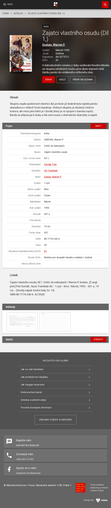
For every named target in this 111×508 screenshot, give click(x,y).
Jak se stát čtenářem (32, 369)
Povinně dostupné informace (36, 407)
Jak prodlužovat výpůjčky (34, 377)
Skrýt (98, 126)
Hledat (104, 4)
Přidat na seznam (82, 79)
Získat (48, 79)
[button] (21, 53)
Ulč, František (51, 170)
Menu (8, 4)
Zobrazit (98, 339)
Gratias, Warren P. (53, 44)
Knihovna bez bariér (31, 392)
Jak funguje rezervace (33, 384)
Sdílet (62, 79)
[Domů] (55, 4)
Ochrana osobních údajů (33, 400)
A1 (45, 251)
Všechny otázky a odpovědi (55, 419)
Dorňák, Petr (50, 164)
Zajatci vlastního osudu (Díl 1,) (46, 13)
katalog (18, 13)
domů (6, 13)
